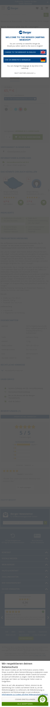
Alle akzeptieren (25, 704)
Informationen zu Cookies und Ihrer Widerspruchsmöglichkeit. (25, 694)
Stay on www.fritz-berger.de (17, 60)
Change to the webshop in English (20, 52)
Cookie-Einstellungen (25, 699)
